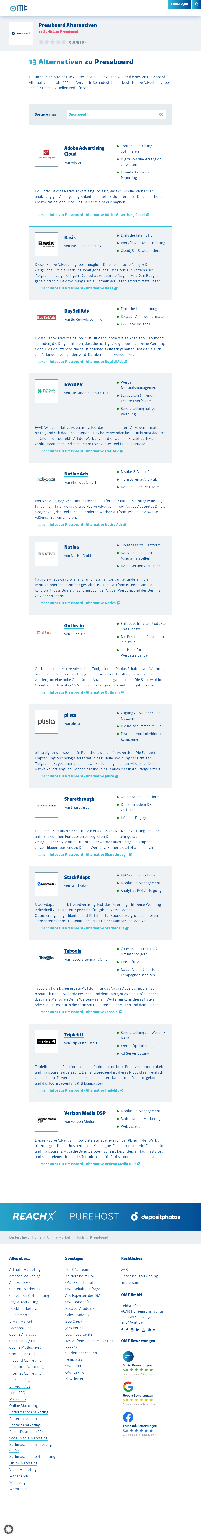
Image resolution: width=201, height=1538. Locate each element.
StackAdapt (77, 877)
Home (36, 1237)
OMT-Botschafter (79, 1302)
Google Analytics (22, 1334)
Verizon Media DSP (85, 1113)
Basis (70, 237)
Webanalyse (19, 1476)
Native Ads (76, 473)
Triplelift (74, 1034)
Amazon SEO (19, 1282)
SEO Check (73, 1321)
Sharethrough (79, 799)
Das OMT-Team (77, 1269)
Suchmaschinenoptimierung (32, 1456)
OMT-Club (73, 1366)
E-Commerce (19, 1315)
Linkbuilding (19, 1379)
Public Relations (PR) (26, 1431)
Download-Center (79, 1334)
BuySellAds (76, 311)
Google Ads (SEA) (23, 1341)
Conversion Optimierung (29, 1295)
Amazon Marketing (24, 1276)
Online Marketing (23, 1405)
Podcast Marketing (24, 1425)
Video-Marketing (23, 1469)
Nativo (71, 547)
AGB (124, 1269)
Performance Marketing (28, 1412)
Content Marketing (25, 1289)
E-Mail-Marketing (23, 1321)
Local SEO (17, 1392)
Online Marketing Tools (66, 1237)
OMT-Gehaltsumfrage (82, 1289)
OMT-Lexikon (75, 1372)
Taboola (72, 950)
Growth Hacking (22, 1354)
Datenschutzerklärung (139, 1276)
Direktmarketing (23, 1308)
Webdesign (18, 1482)
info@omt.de (132, 1322)
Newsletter (74, 1378)
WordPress (18, 1489)
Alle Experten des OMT (83, 1295)
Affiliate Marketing (24, 1269)
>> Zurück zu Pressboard (58, 32)
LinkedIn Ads (19, 1386)
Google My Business (25, 1347)
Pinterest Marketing (25, 1418)
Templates (73, 1359)
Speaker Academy (79, 1308)
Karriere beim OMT (80, 1276)
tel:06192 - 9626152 (136, 1317)
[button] (8, 1529)
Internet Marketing (25, 1373)
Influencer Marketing (26, 1367)
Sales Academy (77, 1315)
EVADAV (73, 384)
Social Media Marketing (28, 1438)
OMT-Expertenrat (79, 1282)
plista (70, 715)
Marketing (17, 1399)
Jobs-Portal (74, 1328)
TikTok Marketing (23, 1463)
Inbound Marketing (25, 1360)
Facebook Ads (20, 1328)
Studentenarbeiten (81, 1353)
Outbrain (74, 625)
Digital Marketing (23, 1302)
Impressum (130, 1282)
